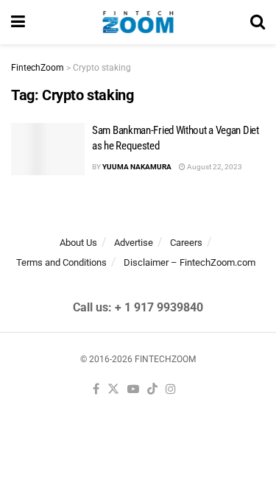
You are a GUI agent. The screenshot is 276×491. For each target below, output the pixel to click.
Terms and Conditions (61, 262)
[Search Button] (257, 22)
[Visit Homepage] (138, 22)
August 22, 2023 (213, 167)
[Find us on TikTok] (152, 389)
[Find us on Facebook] (96, 389)
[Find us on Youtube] (133, 389)
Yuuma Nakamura (136, 167)
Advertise (133, 242)
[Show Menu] (18, 22)
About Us (78, 242)
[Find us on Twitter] (113, 389)
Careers (186, 242)
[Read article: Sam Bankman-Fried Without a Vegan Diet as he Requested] (48, 149)
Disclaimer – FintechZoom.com (189, 262)
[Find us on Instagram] (171, 389)
